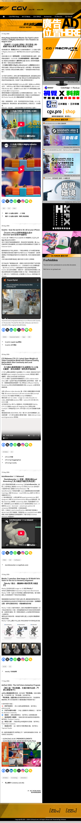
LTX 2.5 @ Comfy (11, 463)
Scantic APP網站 (10, 345)
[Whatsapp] (15, 202)
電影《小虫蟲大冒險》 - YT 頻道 (15, 213)
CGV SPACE (37, 17)
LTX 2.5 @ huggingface (13, 460)
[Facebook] (3, 202)
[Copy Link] (30, 202)
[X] (7, 202)
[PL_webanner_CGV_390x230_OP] (61, 242)
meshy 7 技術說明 (11, 671)
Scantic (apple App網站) (13, 342)
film (14, 208)
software (17, 560)
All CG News (26, 17)
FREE (4, 560)
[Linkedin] (11, 202)
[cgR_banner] (61, 48)
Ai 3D (4, 666)
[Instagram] (22, 202)
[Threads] (19, 202)
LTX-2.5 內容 (9, 457)
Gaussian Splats (14, 337)
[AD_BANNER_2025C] (61, 28)
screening (14, 778)
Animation (48, 17)
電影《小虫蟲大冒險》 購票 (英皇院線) (17, 216)
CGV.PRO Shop (14, 17)
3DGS (4, 337)
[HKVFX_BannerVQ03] (61, 217)
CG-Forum (68, 17)
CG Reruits (58, 17)
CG (9, 208)
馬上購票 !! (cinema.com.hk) (14, 783)
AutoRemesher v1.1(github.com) (16, 565)
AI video (5, 452)
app (24, 337)
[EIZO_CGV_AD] (61, 88)
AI (11, 452)
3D (4, 208)
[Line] (26, 202)
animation (24, 778)
